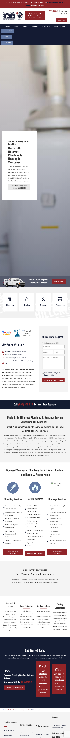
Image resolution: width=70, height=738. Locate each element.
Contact (63, 26)
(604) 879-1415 (26, 404)
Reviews (56, 26)
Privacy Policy (49, 375)
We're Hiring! (53, 11)
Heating (16, 26)
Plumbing (7, 26)
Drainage (25, 26)
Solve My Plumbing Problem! (53, 380)
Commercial (35, 26)
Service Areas (46, 26)
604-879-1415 (29, 655)
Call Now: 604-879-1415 (62, 12)
